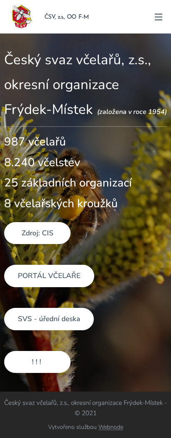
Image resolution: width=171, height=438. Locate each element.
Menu (158, 16)
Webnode (110, 427)
